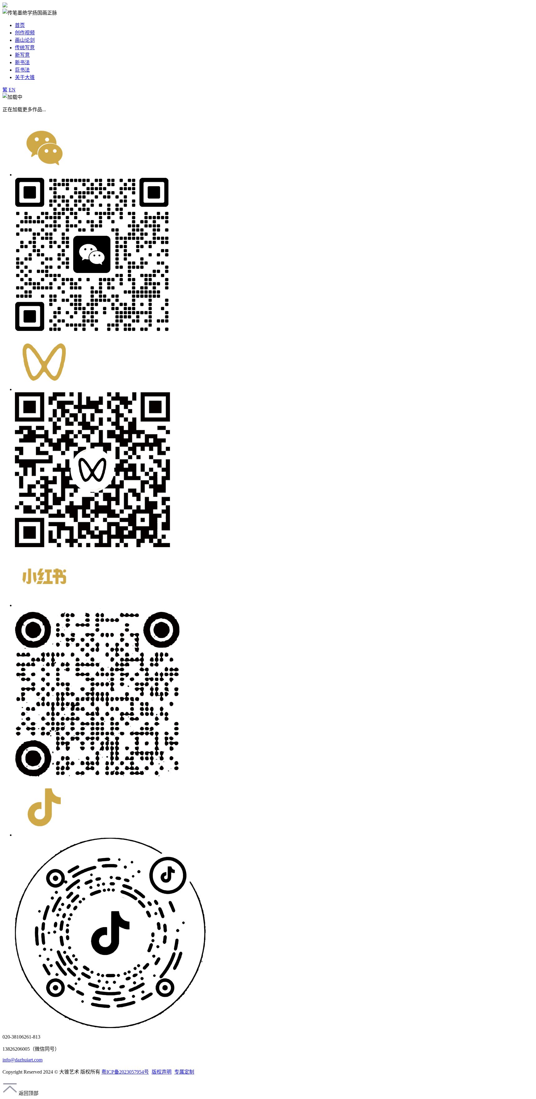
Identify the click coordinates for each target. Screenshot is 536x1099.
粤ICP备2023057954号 (125, 1072)
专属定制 (184, 1072)
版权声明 (162, 1072)
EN (12, 89)
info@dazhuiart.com (22, 1059)
